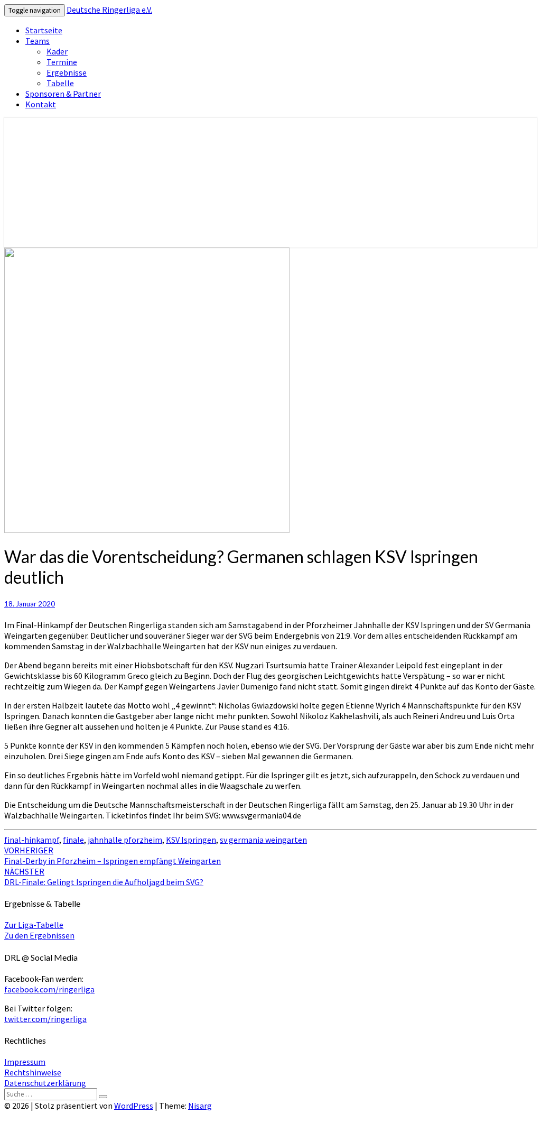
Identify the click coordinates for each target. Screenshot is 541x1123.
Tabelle (60, 83)
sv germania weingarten (263, 839)
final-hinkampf (31, 839)
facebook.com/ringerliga (49, 989)
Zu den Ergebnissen (39, 935)
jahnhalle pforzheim (125, 839)
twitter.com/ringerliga (45, 1019)
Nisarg (200, 1105)
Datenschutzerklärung (45, 1083)
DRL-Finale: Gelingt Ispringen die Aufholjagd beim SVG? (103, 876)
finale (73, 839)
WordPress (133, 1105)
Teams (37, 40)
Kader (57, 51)
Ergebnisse (66, 72)
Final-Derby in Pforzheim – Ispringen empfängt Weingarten (112, 855)
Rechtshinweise (32, 1072)
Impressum (24, 1061)
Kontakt (40, 104)
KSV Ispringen (191, 839)
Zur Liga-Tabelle (33, 924)
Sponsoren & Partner (63, 93)
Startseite (43, 30)
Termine (61, 62)
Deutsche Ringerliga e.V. (109, 9)
